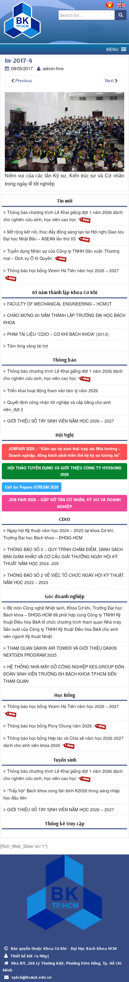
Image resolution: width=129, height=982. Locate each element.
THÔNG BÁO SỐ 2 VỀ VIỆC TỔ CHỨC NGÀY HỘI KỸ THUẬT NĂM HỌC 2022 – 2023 (63, 578)
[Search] (121, 15)
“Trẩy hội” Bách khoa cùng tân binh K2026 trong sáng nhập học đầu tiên (61, 794)
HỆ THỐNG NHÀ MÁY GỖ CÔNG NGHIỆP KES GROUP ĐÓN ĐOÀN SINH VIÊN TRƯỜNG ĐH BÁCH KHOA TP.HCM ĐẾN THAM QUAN (63, 674)
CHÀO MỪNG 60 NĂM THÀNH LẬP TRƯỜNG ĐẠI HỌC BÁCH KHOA (64, 318)
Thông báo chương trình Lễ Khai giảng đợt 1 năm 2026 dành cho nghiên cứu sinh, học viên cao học (63, 215)
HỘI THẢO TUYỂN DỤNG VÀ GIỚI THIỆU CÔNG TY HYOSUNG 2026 (65, 471)
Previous (23, 80)
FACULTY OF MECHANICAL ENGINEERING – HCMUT (59, 304)
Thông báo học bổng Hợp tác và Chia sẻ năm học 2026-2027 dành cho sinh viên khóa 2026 (63, 741)
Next (110, 80)
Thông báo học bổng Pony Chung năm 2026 (50, 726)
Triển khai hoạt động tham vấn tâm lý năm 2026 (52, 390)
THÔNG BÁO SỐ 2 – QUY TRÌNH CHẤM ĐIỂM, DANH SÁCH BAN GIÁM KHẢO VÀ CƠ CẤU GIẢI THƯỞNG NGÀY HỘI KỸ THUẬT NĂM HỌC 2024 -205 (63, 556)
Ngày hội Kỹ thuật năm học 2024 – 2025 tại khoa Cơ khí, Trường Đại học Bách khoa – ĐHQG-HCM (58, 534)
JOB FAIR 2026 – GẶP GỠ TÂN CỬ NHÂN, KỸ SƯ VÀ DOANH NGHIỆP (65, 503)
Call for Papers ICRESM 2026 (31, 487)
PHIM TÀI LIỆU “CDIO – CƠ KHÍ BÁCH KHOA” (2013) (58, 334)
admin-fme (53, 68)
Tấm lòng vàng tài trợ (27, 346)
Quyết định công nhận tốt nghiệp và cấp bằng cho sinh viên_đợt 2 (57, 405)
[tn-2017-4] (64, 131)
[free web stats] (64, 833)
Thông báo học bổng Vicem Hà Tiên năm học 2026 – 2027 (63, 270)
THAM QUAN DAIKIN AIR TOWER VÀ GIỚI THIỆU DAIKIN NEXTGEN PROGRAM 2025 (60, 651)
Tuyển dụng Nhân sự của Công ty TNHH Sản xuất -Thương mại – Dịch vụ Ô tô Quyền (61, 254)
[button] (112, 49)
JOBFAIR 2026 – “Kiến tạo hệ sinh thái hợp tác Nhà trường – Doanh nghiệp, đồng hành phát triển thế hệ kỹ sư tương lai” (64, 452)
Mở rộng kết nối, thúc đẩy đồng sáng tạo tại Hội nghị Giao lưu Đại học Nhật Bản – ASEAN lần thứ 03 (63, 235)
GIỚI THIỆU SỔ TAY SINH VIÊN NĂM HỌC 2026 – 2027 (60, 421)
